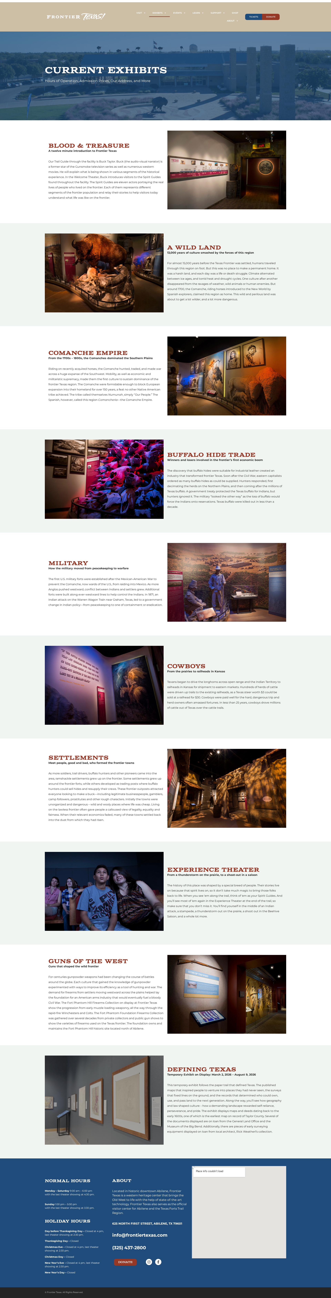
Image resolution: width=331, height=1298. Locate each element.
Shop (235, 13)
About (230, 20)
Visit (139, 13)
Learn (196, 13)
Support (216, 13)
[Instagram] (149, 1262)
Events (177, 13)
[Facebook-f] (158, 1262)
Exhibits (158, 13)
